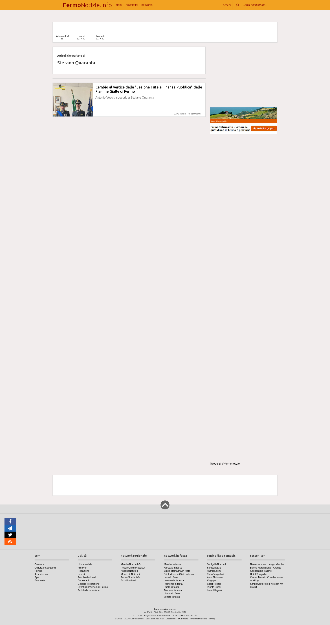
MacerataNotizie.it (130, 574)
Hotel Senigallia (258, 574)
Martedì (100, 37)
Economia (40, 580)
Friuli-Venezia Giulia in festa (179, 574)
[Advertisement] (243, 75)
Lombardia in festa (174, 580)
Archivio (82, 567)
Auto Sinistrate (215, 577)
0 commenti (194, 113)
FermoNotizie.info (130, 577)
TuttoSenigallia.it (215, 574)
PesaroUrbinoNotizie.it (133, 567)
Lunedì (81, 37)
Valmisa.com (214, 570)
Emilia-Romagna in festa (177, 570)
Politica (38, 570)
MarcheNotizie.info (131, 564)
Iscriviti (81, 574)
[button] (227, 5)
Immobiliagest (214, 590)
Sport (37, 577)
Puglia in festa (171, 587)
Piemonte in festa (173, 583)
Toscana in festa (173, 590)
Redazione (83, 570)
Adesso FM (62, 37)
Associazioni (41, 574)
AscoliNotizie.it (128, 580)
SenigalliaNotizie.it (216, 564)
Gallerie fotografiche (88, 583)
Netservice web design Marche (267, 564)
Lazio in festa (171, 577)
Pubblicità (183, 618)
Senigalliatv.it (214, 567)
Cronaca (39, 564)
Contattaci (83, 580)
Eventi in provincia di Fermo (93, 587)
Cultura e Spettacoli (45, 567)
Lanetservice (137, 618)
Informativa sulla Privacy (202, 618)
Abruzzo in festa (173, 567)
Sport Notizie (214, 583)
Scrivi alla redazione (88, 590)
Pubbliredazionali (87, 577)
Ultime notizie (85, 564)
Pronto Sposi (214, 587)
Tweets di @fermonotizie (225, 463)
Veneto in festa (172, 596)
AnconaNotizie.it (129, 570)
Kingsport (212, 580)
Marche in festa (172, 564)
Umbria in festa (172, 593)
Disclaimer (171, 618)
